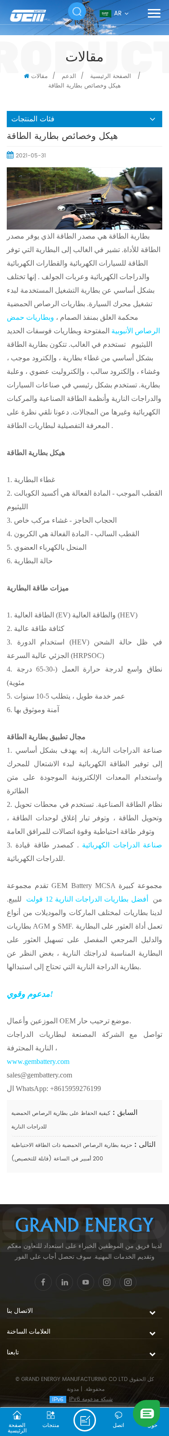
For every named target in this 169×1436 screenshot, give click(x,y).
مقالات (39, 76)
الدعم (69, 76)
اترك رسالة (84, 1420)
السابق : (123, 1112)
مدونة (73, 1389)
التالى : (143, 1145)
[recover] (146, 1413)
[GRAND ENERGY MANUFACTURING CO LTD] (34, 15)
